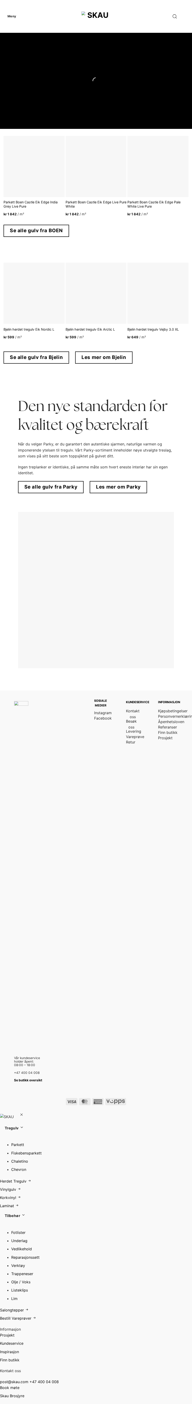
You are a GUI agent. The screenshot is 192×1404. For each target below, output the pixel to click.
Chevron (18, 1169)
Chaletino (19, 1161)
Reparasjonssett (25, 1257)
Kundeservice (11, 1343)
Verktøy (18, 1265)
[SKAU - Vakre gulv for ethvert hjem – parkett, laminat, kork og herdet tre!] (96, 16)
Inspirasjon (9, 1351)
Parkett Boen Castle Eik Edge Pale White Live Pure (154, 204)
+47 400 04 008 (44, 1381)
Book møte (9, 1387)
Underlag (19, 1240)
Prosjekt (7, 1335)
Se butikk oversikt (28, 1080)
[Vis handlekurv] (186, 16)
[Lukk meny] (21, 1115)
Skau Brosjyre (12, 1395)
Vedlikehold (21, 1249)
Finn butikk (9, 1360)
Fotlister (18, 1232)
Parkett (17, 1144)
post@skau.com (14, 1381)
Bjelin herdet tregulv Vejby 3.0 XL (153, 329)
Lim (14, 1298)
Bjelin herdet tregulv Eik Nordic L (29, 329)
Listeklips (19, 1290)
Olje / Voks (20, 1282)
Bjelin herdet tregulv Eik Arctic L (90, 329)
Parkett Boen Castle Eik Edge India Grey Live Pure (31, 204)
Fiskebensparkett (26, 1153)
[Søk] (174, 16)
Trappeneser (22, 1273)
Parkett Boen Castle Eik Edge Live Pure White (96, 204)
